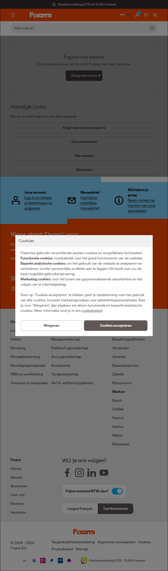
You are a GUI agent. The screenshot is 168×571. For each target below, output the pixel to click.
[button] (115, 325)
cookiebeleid (92, 310)
